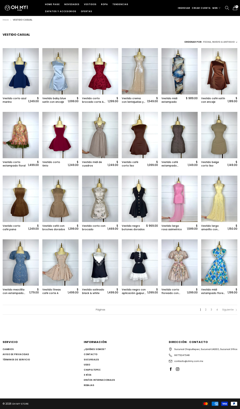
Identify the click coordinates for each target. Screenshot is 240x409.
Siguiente (228, 309)
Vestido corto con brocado (93, 227)
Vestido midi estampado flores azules (213, 291)
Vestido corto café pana (11, 227)
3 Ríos (88, 374)
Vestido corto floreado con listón (170, 291)
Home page (52, 4)
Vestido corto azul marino (14, 100)
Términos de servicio (16, 359)
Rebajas (89, 385)
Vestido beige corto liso (210, 164)
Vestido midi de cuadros (92, 164)
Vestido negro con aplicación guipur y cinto (134, 291)
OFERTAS (86, 11)
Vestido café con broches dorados (53, 227)
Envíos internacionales (99, 379)
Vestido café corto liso (130, 164)
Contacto (91, 354)
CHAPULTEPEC (92, 369)
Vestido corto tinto (51, 164)
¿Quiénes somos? (95, 349)
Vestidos (90, 4)
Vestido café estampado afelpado (169, 164)
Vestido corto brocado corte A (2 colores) (93, 100)
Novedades (71, 4)
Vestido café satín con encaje (213, 100)
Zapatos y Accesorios (60, 11)
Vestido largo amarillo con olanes (210, 227)
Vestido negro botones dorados (133, 227)
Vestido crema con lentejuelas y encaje (133, 100)
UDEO (87, 364)
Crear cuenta (201, 7)
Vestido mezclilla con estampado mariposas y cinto (14, 291)
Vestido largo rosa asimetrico (171, 227)
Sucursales (91, 359)
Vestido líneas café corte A (51, 291)
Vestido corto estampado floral (14, 164)
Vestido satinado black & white (93, 291)
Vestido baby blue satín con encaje (54, 100)
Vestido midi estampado (169, 100)
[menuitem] (52, 4)
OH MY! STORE (20, 403)
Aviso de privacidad (16, 354)
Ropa (104, 4)
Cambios (8, 349)
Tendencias (120, 4)
